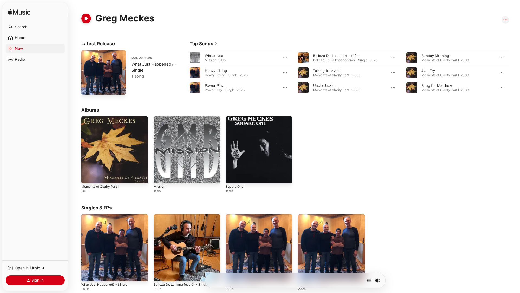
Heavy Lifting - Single (244, 216)
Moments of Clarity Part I (102, 118)
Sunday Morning (435, 55)
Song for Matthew (436, 85)
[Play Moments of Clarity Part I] (88, 177)
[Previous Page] (184, 73)
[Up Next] (369, 280)
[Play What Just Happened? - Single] (88, 88)
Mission (160, 118)
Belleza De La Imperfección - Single (183, 216)
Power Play (214, 85)
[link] (204, 44)
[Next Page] (514, 73)
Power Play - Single (314, 216)
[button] (35, 26)
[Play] (86, 18)
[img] (19, 12)
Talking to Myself (327, 70)
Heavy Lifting (216, 70)
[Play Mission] (160, 177)
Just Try (428, 70)
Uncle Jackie (323, 85)
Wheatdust (214, 55)
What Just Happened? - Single (107, 216)
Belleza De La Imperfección (336, 55)
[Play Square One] (232, 177)
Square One (236, 118)
